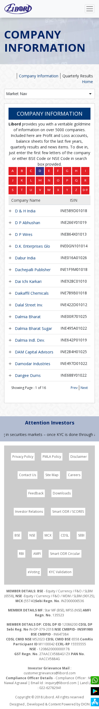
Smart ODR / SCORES (68, 511)
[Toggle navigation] (90, 8)
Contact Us (27, 475)
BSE (17, 535)
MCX (48, 535)
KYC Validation (60, 572)
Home (87, 81)
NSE (32, 535)
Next (84, 387)
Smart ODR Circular (65, 553)
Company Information (38, 75)
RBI (21, 553)
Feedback (35, 493)
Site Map (52, 475)
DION (85, 704)
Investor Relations (29, 511)
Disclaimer (78, 456)
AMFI (37, 553)
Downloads (62, 493)
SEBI (81, 535)
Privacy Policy (22, 456)
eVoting (34, 572)
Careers (74, 475)
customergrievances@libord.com (50, 673)
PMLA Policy (52, 456)
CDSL (65, 535)
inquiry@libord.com (60, 683)
